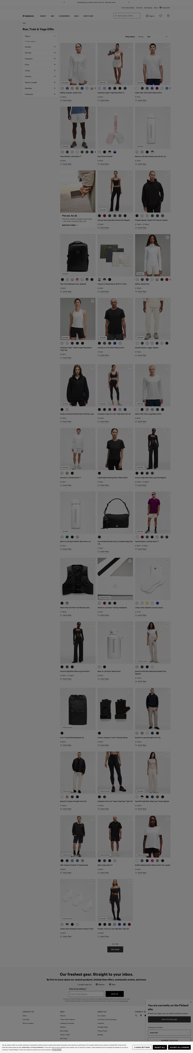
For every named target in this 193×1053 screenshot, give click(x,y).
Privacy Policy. (57, 1050)
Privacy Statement (37, 1047)
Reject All (160, 1047)
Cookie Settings (142, 1047)
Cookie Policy (26, 1047)
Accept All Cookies (179, 1047)
